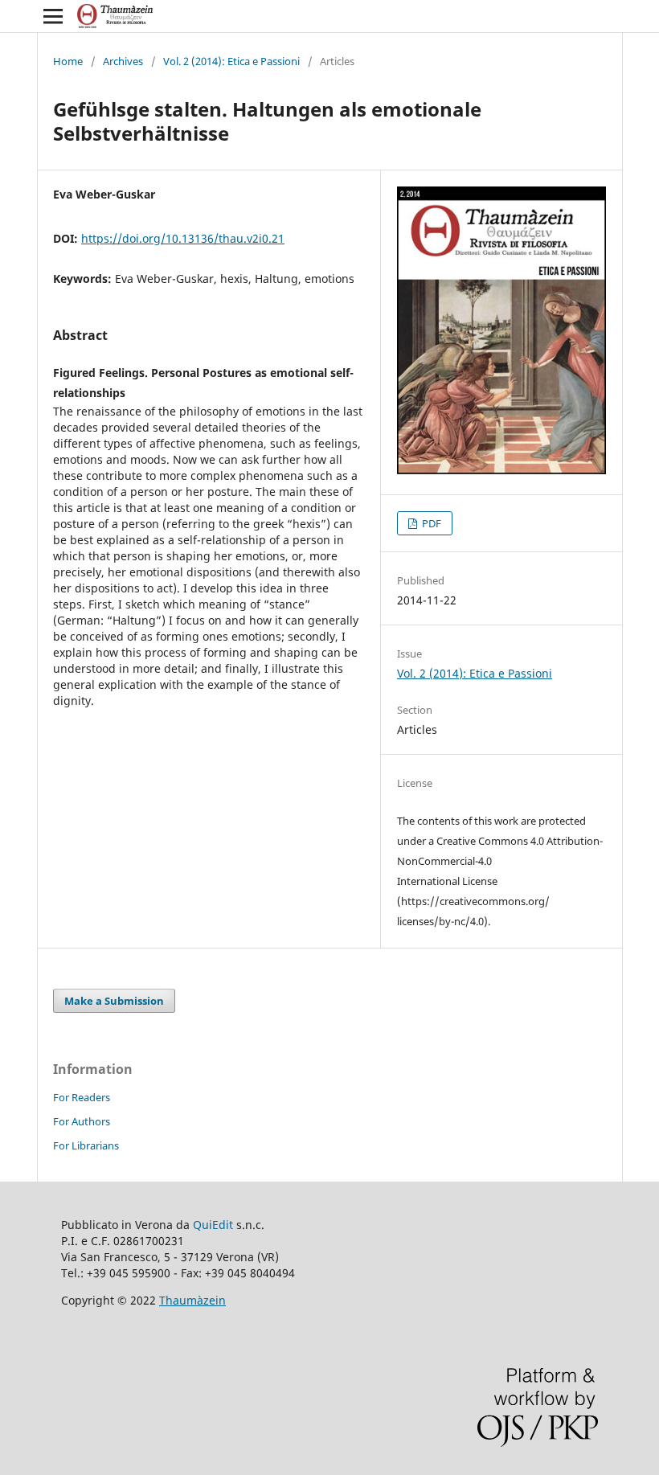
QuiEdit (213, 1224)
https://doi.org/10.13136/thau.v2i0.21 (182, 238)
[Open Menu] (53, 16)
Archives (123, 61)
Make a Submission (114, 1001)
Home (68, 61)
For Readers (81, 1097)
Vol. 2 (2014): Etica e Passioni (231, 61)
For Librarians (86, 1145)
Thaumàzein (192, 1300)
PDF (430, 523)
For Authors (81, 1121)
